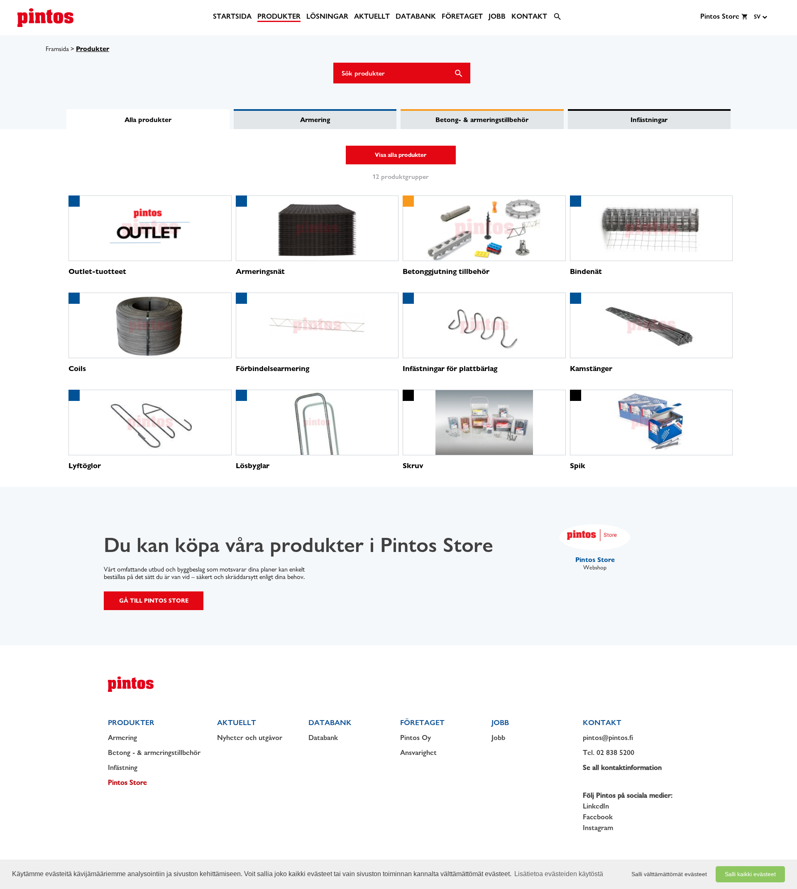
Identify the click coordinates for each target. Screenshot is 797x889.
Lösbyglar (252, 465)
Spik (577, 465)
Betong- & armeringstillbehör (481, 119)
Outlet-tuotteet (97, 271)
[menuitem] (232, 16)
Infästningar (649, 119)
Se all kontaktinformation (622, 767)
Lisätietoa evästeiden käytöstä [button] (558, 873)
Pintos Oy (415, 737)
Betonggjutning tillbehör (446, 271)
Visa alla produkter (400, 155)
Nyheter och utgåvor (249, 737)
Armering (315, 119)
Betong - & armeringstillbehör (154, 752)
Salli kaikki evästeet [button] (750, 874)
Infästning (122, 767)
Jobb (498, 737)
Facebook (598, 816)
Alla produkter (148, 119)
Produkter (92, 48)
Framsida (57, 49)
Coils (77, 368)
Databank (323, 737)
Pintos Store (127, 782)
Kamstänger (591, 368)
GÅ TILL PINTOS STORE (153, 600)
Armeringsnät (260, 271)
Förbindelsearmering (272, 368)
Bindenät (586, 271)
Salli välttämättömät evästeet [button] (669, 874)
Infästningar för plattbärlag (450, 368)
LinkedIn (596, 806)
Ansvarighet (418, 752)
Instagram (598, 827)
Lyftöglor (84, 465)
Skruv (413, 465)
